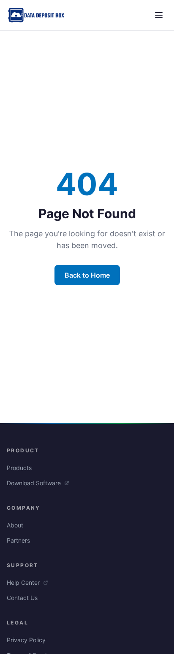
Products (19, 467)
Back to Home (87, 275)
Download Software (35, 482)
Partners (18, 540)
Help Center (24, 582)
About (15, 525)
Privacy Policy (26, 639)
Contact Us (22, 597)
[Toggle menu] (158, 15)
